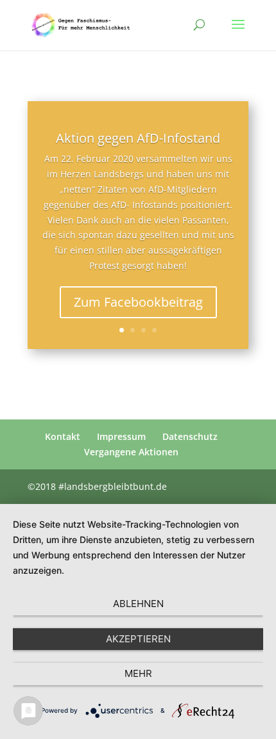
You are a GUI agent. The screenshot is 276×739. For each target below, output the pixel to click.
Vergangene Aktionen (131, 452)
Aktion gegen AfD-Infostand (138, 138)
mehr (138, 673)
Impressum (121, 436)
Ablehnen (138, 603)
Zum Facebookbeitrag (138, 302)
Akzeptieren (138, 639)
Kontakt (62, 436)
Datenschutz (190, 436)
